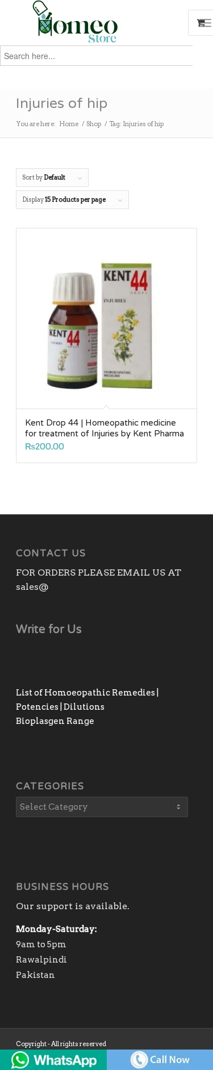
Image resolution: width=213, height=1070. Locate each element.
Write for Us (49, 629)
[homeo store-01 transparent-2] (88, 22)
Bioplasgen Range (55, 721)
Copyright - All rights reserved (61, 1044)
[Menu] (205, 22)
